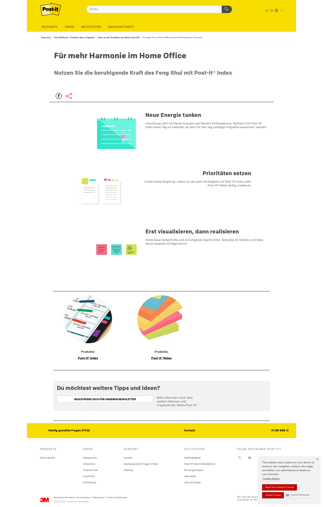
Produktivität (90, 470)
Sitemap (128, 470)
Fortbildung (89, 482)
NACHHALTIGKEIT (121, 27)
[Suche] (227, 9)
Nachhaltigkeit (192, 457)
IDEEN (69, 27)
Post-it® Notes (161, 358)
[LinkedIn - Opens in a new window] (250, 458)
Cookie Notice (271, 478)
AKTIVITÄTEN (91, 27)
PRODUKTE (49, 27)
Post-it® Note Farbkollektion (199, 463)
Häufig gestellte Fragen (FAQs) (141, 463)
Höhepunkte (90, 457)
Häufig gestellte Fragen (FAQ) (69, 430)
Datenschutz (99, 498)
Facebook (59, 96)
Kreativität (89, 476)
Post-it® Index (88, 358)
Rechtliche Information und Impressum (72, 498)
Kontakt (189, 430)
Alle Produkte (47, 457)
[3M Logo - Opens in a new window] (50, 9)
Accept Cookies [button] (273, 495)
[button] (297, 495)
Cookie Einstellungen (117, 498)
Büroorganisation (194, 470)
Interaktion (89, 463)
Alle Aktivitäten (192, 482)
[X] (239, 458)
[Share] (69, 96)
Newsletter (190, 476)
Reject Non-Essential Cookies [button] (279, 487)
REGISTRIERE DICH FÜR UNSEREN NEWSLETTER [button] (105, 399)
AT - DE (269, 11)
